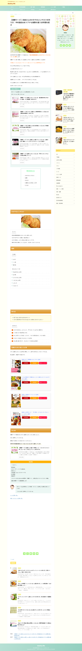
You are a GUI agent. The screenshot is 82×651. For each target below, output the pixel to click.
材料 (26, 178)
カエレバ (26, 360)
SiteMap (32, 9)
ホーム (12, 7)
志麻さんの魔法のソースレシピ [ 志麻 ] (30, 394)
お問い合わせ (53, 9)
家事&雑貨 (43, 7)
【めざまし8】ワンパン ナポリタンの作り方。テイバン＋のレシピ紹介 (68, 119)
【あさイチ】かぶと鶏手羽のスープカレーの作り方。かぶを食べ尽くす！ (68, 130)
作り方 (26, 180)
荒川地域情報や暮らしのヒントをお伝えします (41, 647)
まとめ (26, 185)
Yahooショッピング (43, 363)
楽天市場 (26, 363)
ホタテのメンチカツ (29, 175)
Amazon (34, 363)
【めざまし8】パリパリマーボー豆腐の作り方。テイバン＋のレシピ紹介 (68, 108)
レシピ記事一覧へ (14, 495)
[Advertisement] (30, 199)
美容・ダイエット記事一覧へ (16, 498)
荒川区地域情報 (22, 7)
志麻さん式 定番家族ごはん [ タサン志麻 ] (31, 359)
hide (33, 170)
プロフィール (22, 9)
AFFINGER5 (53, 649)
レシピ (13, 559)
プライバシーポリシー (43, 9)
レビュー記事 (53, 7)
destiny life (12, 3)
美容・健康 (33, 7)
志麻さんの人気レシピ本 (31, 182)
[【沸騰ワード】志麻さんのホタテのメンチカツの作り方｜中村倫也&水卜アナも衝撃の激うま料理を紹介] (34, 553)
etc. (12, 9)
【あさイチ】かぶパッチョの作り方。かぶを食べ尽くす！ (68, 141)
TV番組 (63, 7)
